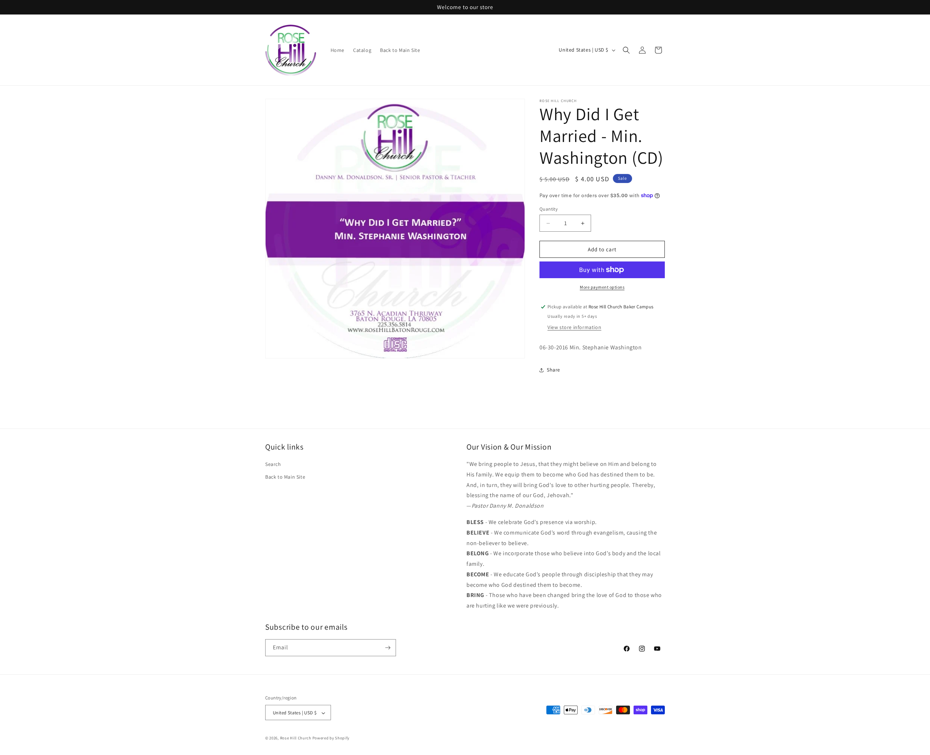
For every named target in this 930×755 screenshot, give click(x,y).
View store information (574, 327)
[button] (626, 50)
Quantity (548, 209)
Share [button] (553, 369)
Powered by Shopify (331, 738)
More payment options (602, 287)
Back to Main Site (285, 477)
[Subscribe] (388, 647)
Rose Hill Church (295, 738)
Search (273, 464)
